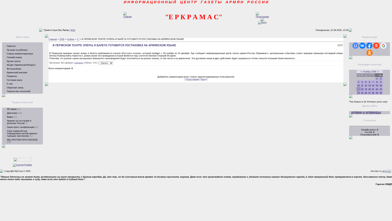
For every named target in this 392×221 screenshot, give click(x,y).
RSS (73, 30)
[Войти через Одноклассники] (369, 53)
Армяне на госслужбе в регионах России (19, 122)
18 (362, 89)
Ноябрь (71, 39)
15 (377, 85)
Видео (10, 117)
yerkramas (78, 63)
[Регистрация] (262, 16)
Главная (53, 39)
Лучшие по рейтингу (17, 50)
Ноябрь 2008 (369, 71)
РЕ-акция (12, 109)
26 (366, 93)
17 (78, 39)
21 (373, 89)
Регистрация (192, 79)
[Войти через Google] (383, 45)
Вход (203, 79)
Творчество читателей (18, 91)
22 (377, 89)
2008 (61, 39)
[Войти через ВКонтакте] (362, 46)
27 (369, 93)
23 (381, 89)
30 (381, 93)
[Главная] (127, 16)
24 (358, 93)
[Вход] (262, 22)
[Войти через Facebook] (369, 46)
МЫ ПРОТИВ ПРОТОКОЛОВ (22, 140)
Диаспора (12, 113)
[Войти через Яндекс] (376, 46)
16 (381, 85)
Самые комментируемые (20, 53)
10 (358, 85)
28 (373, 93)
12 (366, 85)
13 (369, 85)
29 (377, 93)
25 (362, 93)
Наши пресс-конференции (20, 127)
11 (362, 85)
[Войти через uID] (355, 46)
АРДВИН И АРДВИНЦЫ (366, 112)
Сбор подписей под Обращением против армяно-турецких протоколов (22, 133)
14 (373, 85)
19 (366, 89)
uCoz (385, 171)
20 (369, 89)
